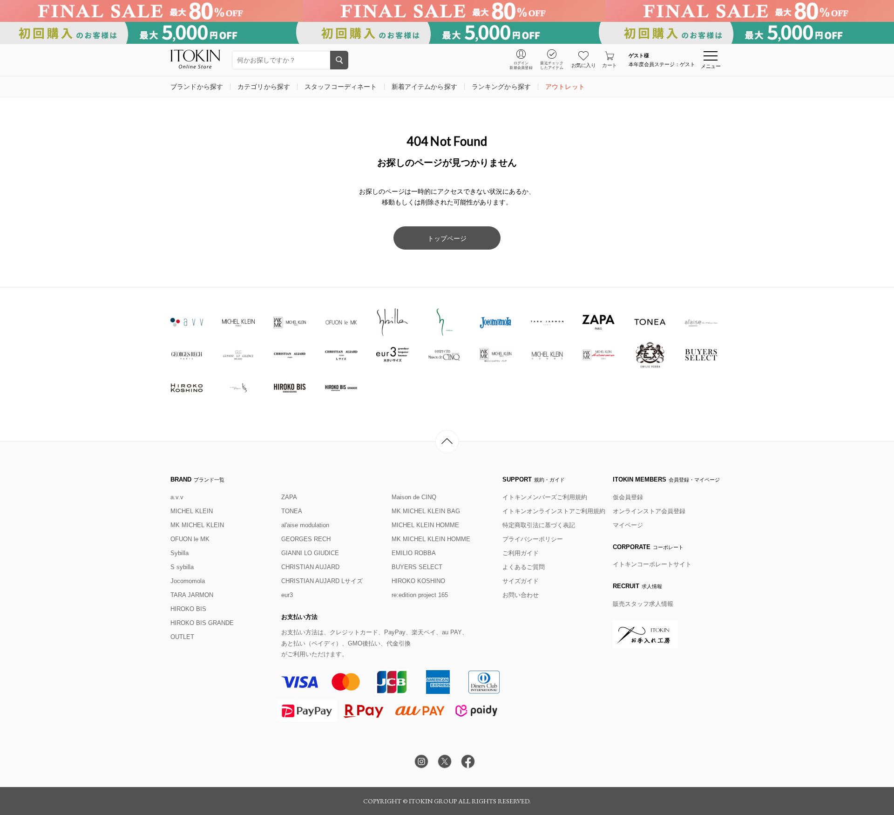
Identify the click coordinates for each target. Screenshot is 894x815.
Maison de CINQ (414, 497)
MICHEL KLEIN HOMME (425, 525)
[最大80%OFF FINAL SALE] (447, 11)
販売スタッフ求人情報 (643, 603)
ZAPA (289, 497)
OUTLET (182, 636)
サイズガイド (520, 580)
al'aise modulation (305, 525)
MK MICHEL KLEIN (197, 525)
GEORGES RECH (306, 539)
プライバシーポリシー (532, 539)
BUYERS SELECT (417, 567)
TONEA (291, 511)
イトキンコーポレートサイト (652, 564)
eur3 (287, 594)
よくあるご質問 (523, 567)
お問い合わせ (520, 594)
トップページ (447, 238)
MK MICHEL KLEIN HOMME (431, 539)
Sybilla (179, 553)
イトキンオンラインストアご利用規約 (553, 511)
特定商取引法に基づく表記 (538, 525)
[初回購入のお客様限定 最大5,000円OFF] (447, 33)
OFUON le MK (190, 539)
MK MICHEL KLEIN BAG (426, 511)
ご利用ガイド (520, 553)
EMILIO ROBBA (414, 553)
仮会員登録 (628, 497)
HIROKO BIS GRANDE (202, 622)
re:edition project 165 (420, 594)
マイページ (628, 525)
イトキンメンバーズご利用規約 (544, 497)
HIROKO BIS (188, 608)
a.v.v (176, 497)
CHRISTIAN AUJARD (310, 567)
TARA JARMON (191, 594)
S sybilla (182, 567)
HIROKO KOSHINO (418, 580)
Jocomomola (187, 580)
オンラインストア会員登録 (649, 511)
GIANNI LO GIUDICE (310, 553)
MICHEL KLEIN (191, 511)
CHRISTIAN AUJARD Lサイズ (322, 580)
